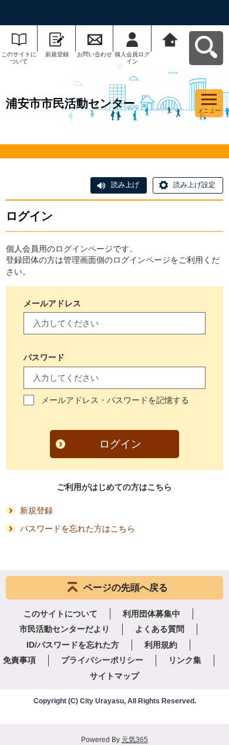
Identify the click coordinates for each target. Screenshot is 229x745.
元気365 (135, 740)
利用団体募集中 (151, 613)
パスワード (44, 357)
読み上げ (125, 185)
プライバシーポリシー (102, 660)
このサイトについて (18, 58)
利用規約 (160, 644)
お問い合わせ (94, 54)
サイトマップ (114, 675)
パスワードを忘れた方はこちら (77, 528)
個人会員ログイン (132, 58)
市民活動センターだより (64, 629)
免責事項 (19, 660)
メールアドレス (52, 303)
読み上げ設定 (194, 185)
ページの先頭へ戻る (125, 587)
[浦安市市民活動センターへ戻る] (170, 38)
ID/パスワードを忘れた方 (72, 644)
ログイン (120, 444)
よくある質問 (159, 629)
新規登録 (57, 54)
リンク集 (185, 660)
